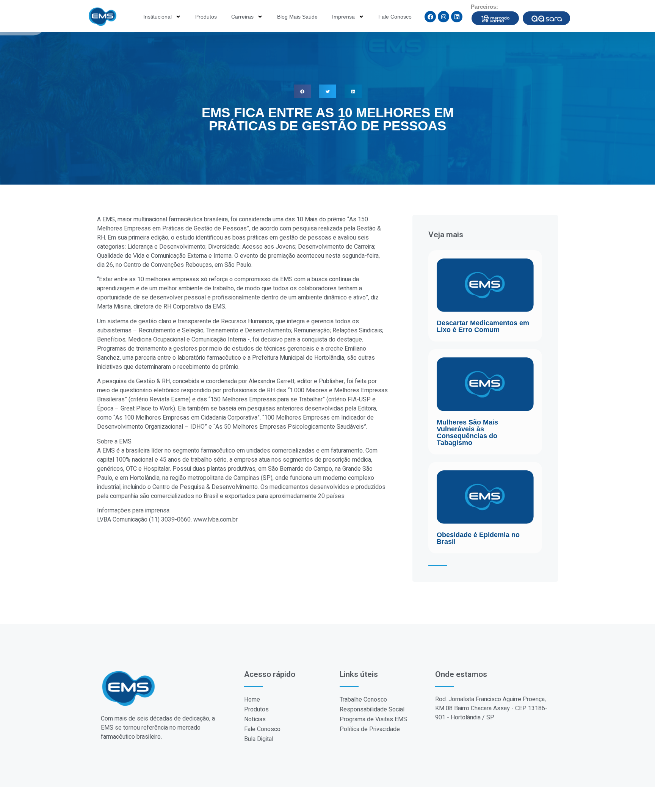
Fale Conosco (395, 17)
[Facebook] (430, 16)
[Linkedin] (456, 16)
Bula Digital (258, 739)
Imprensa (343, 17)
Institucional (157, 17)
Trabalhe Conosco (363, 699)
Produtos (206, 17)
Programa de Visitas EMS (373, 719)
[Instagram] (443, 16)
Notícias (255, 719)
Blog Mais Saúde (297, 17)
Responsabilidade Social (372, 709)
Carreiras (242, 17)
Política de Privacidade (370, 729)
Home (252, 699)
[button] (302, 91)
